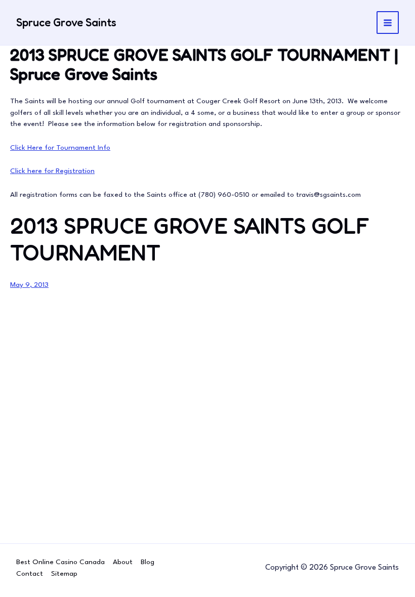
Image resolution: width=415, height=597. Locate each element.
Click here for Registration (52, 171)
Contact (29, 573)
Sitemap (64, 573)
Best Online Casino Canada (60, 562)
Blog (147, 562)
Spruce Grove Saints (66, 22)
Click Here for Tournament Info (60, 147)
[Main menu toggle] (388, 22)
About (123, 562)
